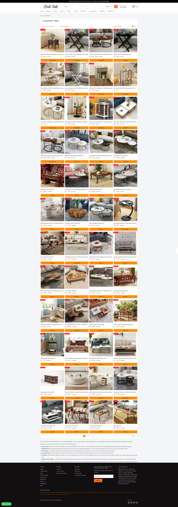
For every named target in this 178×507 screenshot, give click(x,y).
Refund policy (43, 479)
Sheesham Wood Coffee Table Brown (121, 290)
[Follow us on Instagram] (131, 503)
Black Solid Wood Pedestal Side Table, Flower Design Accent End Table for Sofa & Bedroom (77, 121)
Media (41, 473)
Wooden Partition (100, 492)
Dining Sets (48, 492)
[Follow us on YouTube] (137, 503)
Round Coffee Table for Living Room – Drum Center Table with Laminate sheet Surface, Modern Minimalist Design (77, 392)
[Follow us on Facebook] (129, 503)
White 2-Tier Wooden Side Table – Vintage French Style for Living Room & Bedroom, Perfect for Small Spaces (101, 121)
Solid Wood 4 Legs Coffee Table (95, 189)
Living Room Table (47, 15)
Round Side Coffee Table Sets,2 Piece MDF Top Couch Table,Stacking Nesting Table (101, 290)
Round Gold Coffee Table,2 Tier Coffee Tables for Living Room (52, 88)
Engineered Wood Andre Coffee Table (96, 324)
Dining (68, 11)
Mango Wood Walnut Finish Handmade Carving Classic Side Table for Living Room (52, 54)
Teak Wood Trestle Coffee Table (47, 189)
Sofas (41, 11)
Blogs (41, 485)
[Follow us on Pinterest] (134, 503)
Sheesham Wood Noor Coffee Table (48, 392)
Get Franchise (77, 469)
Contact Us (42, 481)
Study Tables (78, 492)
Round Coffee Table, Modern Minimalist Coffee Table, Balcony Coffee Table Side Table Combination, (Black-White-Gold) (101, 256)
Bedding (48, 11)
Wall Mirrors (115, 492)
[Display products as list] (135, 26)
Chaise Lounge (53, 494)
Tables (62, 11)
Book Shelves (64, 492)
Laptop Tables (59, 494)
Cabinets (59, 492)
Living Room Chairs (108, 492)
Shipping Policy (43, 483)
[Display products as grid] (132, 26)
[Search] (116, 6)
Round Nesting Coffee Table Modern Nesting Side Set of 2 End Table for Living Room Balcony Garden (52, 155)
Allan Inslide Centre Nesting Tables (120, 155)
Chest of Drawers (65, 494)
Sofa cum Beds (54, 492)
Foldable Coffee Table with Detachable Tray (122, 54)
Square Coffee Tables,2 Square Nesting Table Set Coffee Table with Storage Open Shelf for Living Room (125, 121)
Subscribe (98, 480)
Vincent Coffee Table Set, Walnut (71, 425)
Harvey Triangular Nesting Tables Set (96, 223)
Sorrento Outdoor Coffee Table (95, 425)
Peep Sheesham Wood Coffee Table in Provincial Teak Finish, (125, 256)
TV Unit (69, 492)
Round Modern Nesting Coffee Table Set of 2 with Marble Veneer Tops (125, 392)
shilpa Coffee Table (117, 425)
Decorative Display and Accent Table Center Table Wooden (76, 54)
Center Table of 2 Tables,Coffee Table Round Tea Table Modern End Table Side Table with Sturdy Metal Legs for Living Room (101, 155)
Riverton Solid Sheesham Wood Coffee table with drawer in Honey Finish (77, 358)
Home (41, 15)
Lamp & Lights (93, 11)
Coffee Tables (43, 492)
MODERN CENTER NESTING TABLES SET (74, 155)
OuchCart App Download (62, 473)
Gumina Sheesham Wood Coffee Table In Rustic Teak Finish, (125, 358)
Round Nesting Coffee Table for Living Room (122, 189)
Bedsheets (42, 494)
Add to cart (125, 60)
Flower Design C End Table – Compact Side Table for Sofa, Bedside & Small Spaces (125, 223)
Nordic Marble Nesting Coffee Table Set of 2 (98, 358)
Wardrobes (74, 492)
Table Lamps (120, 492)
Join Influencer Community (80, 475)
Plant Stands (87, 492)
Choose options (52, 60)
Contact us (59, 469)
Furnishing (102, 11)
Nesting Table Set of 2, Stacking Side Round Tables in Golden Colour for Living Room (77, 189)
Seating (55, 11)
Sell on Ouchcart (78, 473)
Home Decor (83, 11)
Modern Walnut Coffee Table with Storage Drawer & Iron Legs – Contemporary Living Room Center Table (52, 290)
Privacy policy (43, 477)
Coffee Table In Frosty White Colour (48, 425)
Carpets (131, 492)
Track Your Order (60, 471)
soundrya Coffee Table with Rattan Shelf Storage (123, 324)
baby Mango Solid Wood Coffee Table (72, 223)
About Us (42, 469)
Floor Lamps (126, 492)
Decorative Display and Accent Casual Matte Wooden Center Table (77, 88)
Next (133, 436)
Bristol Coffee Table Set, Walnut (47, 256)
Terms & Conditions (44, 475)
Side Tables (47, 494)
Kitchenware (110, 11)
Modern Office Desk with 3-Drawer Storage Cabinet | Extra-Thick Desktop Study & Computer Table (52, 223)
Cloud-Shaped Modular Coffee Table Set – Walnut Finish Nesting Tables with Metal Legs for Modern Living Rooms (77, 324)
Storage (75, 11)
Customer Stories (43, 471)
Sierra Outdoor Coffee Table (70, 290)
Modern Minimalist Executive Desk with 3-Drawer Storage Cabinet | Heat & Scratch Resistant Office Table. (101, 392)
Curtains (134, 492)
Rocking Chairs (93, 492)
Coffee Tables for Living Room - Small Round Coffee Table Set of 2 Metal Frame (52, 121)
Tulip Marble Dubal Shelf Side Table (48, 358)
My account (123, 7)
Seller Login (77, 471)
